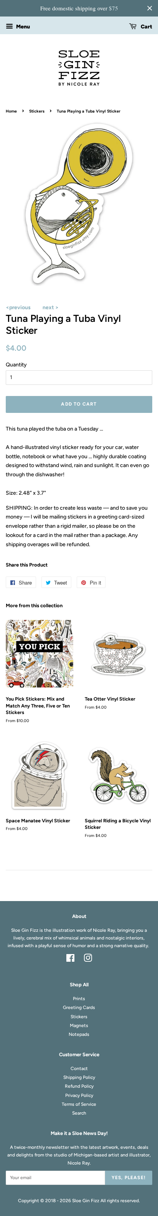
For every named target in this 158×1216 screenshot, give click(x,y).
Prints (79, 998)
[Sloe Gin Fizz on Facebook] (70, 960)
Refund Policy (79, 1086)
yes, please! (129, 1177)
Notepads (79, 1034)
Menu (22, 26)
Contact (79, 1068)
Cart (146, 26)
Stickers (36, 111)
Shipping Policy (79, 1077)
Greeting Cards (79, 1007)
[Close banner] (149, 8)
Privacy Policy (79, 1095)
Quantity (16, 364)
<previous (18, 307)
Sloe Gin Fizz (85, 1200)
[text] (79, 8)
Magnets (79, 1025)
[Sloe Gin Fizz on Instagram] (88, 960)
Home (11, 111)
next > (51, 307)
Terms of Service (79, 1104)
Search (79, 1113)
